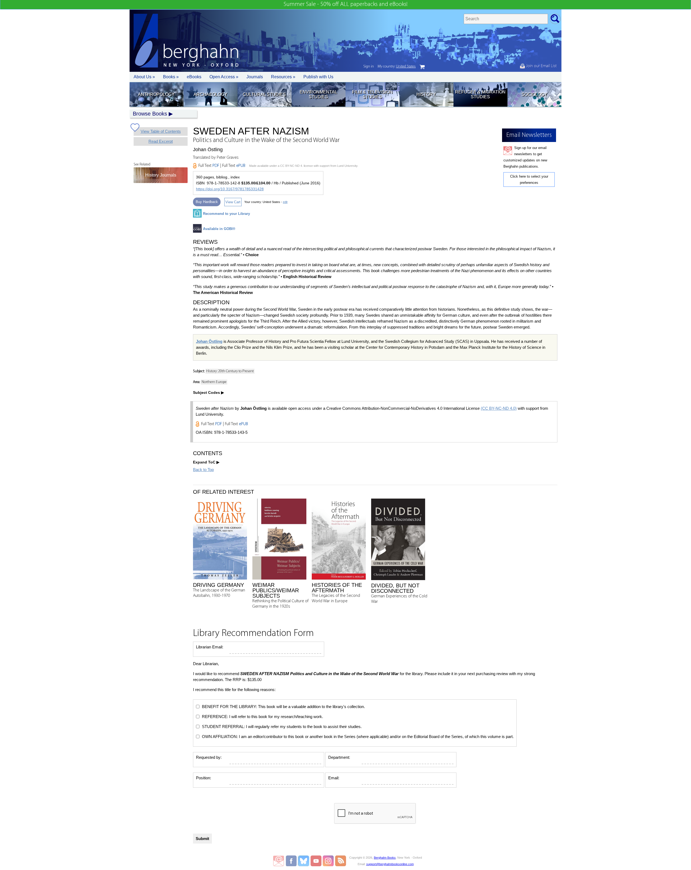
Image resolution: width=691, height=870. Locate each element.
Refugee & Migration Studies (480, 94)
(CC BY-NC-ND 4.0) (499, 408)
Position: (203, 778)
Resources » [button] (283, 77)
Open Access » (223, 77)
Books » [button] (171, 77)
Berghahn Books (385, 857)
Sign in (368, 67)
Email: (333, 778)
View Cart (233, 202)
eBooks (194, 77)
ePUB (240, 166)
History (426, 94)
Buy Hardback (207, 202)
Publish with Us (318, 77)
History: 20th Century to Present (230, 371)
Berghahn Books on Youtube (316, 860)
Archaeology (210, 94)
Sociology (534, 94)
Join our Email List (541, 66)
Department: (339, 757)
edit (285, 202)
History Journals (160, 175)
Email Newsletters (278, 860)
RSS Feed (340, 860)
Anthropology (156, 94)
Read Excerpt (160, 141)
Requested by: (209, 757)
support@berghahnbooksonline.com (390, 864)
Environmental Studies (318, 94)
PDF (215, 166)
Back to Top (203, 469)
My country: (397, 67)
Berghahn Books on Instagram (328, 860)
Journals (254, 77)
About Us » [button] (144, 77)
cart (422, 67)
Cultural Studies (264, 94)
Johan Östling (209, 341)
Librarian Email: (209, 647)
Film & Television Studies (372, 94)
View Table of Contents (161, 131)
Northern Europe (214, 382)
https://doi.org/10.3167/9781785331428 (230, 189)
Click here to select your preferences (529, 179)
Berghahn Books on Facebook (292, 860)
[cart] (422, 66)
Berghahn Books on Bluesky (304, 860)
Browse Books (150, 114)
